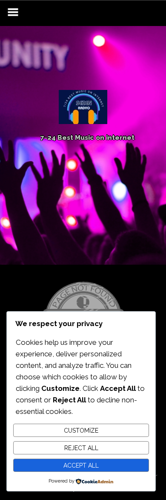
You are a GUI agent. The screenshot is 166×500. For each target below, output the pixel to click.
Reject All (81, 448)
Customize (81, 430)
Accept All (81, 465)
